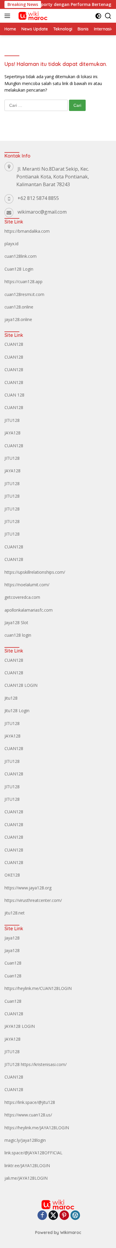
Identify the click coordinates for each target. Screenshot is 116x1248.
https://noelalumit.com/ (26, 584)
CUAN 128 (14, 395)
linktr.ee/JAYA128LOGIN (27, 1165)
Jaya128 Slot (16, 622)
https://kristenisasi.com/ (44, 1064)
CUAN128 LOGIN (20, 685)
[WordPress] (75, 1215)
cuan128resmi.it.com (24, 294)
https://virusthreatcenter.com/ (33, 900)
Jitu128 (11, 698)
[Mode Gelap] (98, 16)
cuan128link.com (20, 256)
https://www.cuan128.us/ (28, 1115)
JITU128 (12, 420)
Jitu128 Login (16, 710)
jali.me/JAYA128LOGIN (26, 1178)
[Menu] (8, 16)
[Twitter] (53, 1215)
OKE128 (12, 875)
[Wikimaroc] (32, 16)
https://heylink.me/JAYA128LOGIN (36, 1127)
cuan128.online (18, 307)
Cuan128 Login (18, 269)
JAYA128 (12, 433)
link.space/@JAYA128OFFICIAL (33, 1153)
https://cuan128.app (23, 281)
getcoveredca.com (22, 597)
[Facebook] (42, 1215)
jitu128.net (14, 913)
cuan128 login (17, 635)
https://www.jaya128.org (27, 888)
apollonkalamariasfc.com (28, 610)
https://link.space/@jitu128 (29, 1102)
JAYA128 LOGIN (19, 1026)
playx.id (11, 243)
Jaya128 (12, 938)
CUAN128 (13, 344)
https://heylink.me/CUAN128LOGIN (38, 988)
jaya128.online (18, 319)
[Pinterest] (64, 1215)
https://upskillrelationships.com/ (34, 572)
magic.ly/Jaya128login (25, 1140)
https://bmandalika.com (27, 231)
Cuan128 (12, 963)
